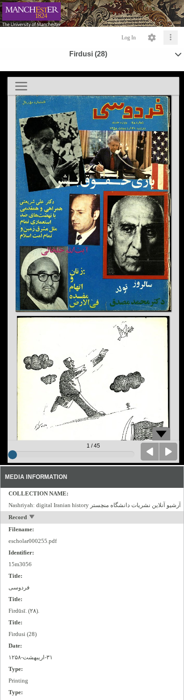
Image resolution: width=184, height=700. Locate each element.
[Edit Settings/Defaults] (152, 37)
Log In (128, 37)
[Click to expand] (170, 37)
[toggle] (32, 517)
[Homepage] (92, 13)
